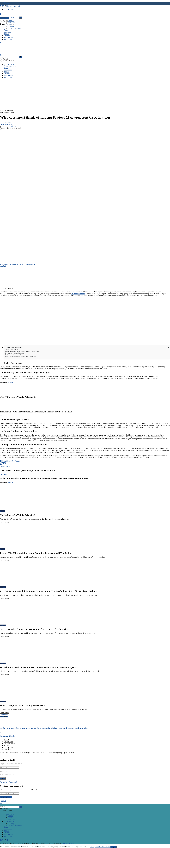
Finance (7, 36)
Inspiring (11, 23)
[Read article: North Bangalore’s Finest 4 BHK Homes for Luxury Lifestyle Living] (85, 612)
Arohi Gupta (7, 122)
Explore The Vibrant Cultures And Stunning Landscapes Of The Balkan (36, 412)
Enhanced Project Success (14, 353)
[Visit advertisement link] (59, 109)
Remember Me (8, 775)
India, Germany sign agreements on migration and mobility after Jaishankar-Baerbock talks (44, 728)
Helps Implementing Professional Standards (20, 357)
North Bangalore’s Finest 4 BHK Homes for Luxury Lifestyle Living (34, 629)
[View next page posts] (1, 416)
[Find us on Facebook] (0, 6)
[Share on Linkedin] (0, 266)
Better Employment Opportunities (17, 355)
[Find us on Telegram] (7, 6)
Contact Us (8, 747)
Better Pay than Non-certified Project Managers (22, 351)
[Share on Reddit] (5, 266)
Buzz (6, 30)
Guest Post (8, 742)
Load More (4, 715)
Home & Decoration (15, 28)
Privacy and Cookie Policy (100, 847)
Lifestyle (11, 26)
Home (2, 112)
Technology (8, 39)
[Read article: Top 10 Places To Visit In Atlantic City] (85, 389)
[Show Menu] (0, 43)
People (11, 21)
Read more (4, 522)
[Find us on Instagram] (2, 6)
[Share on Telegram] (3, 266)
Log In (3, 801)
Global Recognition (11, 349)
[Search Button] (20, 18)
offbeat (13, 126)
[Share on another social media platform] (1, 268)
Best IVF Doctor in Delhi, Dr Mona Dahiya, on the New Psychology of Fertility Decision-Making (48, 591)
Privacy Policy (9, 744)
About (6, 740)
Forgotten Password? (8, 782)
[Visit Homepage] (15, 16)
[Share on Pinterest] (2, 266)
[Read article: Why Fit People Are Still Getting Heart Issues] (85, 688)
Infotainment (9, 17)
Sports (10, 19)
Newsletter (8, 749)
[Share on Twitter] (35, 264)
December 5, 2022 (7, 124)
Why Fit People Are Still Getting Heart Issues (23, 705)
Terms (6, 745)
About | (7, 3)
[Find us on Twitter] (4, 6)
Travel (6, 34)
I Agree (113, 847)
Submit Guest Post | (12, 6)
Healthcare (8, 38)
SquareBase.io (68, 753)
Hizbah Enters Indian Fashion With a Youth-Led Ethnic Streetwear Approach (39, 667)
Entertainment (10, 24)
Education (8, 32)
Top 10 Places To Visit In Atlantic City (18, 397)
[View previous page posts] (0, 416)
